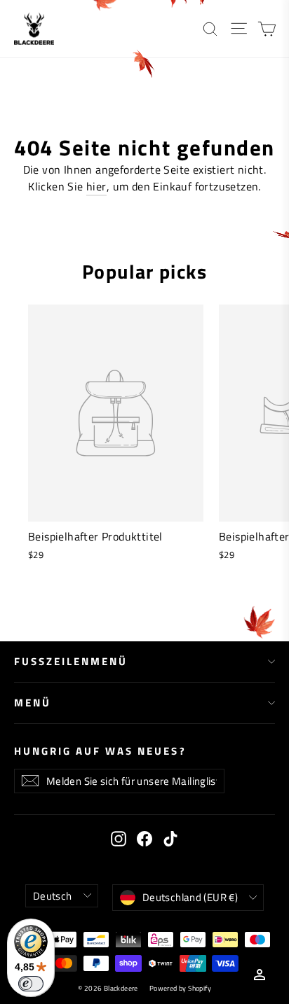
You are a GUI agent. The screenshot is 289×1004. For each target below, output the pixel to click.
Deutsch (52, 896)
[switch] (30, 983)
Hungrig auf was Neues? (100, 750)
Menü (32, 703)
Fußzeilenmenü (71, 661)
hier (96, 186)
